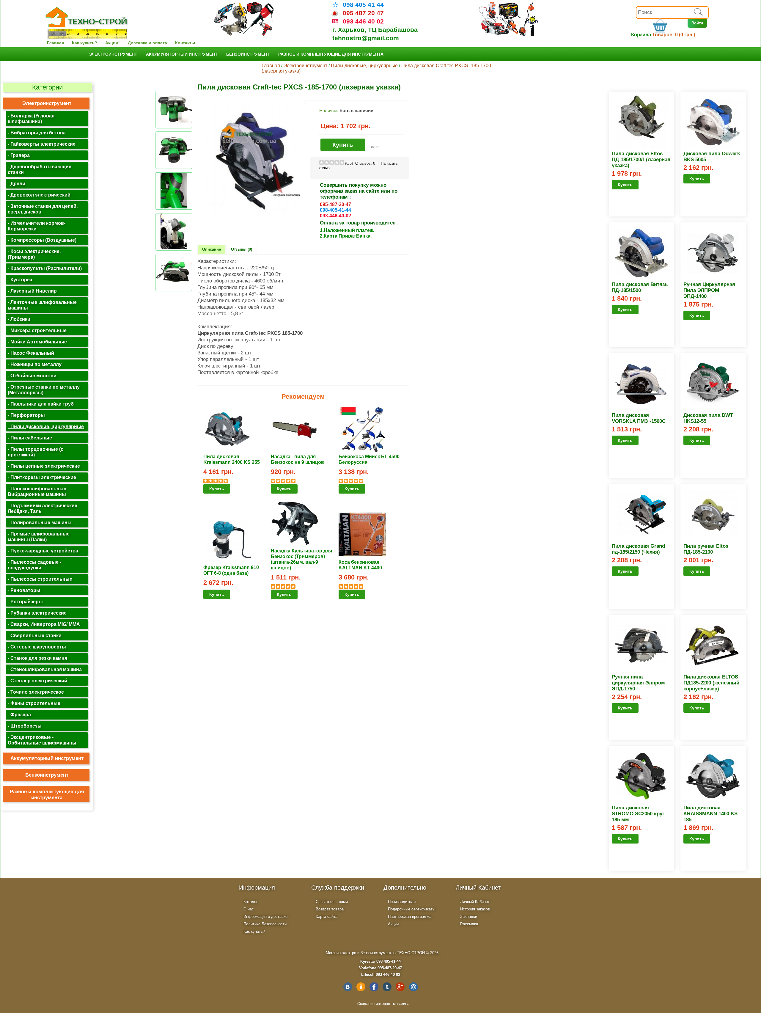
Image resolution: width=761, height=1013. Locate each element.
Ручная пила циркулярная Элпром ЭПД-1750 (638, 683)
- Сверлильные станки (35, 635)
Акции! (112, 42)
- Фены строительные (34, 703)
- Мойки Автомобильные (37, 341)
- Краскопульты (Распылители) (45, 268)
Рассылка (469, 924)
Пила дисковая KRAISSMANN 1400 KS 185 (710, 813)
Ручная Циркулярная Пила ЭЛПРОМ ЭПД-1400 (709, 290)
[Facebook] (374, 986)
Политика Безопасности (265, 924)
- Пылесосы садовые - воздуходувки (34, 564)
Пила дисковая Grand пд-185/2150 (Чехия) (638, 549)
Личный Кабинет (475, 901)
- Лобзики (19, 319)
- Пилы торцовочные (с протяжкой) (35, 451)
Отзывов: (365, 163)
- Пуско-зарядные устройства (43, 550)
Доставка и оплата (147, 42)
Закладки (468, 916)
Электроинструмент (113, 54)
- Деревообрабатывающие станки (39, 169)
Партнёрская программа (409, 916)
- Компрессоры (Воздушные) (42, 240)
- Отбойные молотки (32, 375)
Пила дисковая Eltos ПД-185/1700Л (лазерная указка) (641, 159)
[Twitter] (387, 986)
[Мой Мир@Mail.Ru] (413, 986)
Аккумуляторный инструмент (182, 54)
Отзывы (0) (241, 249)
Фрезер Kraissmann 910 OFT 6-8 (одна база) (231, 570)
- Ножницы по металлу (35, 364)
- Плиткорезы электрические (42, 477)
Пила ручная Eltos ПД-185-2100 (705, 549)
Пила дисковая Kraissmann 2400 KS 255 (231, 459)
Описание (211, 249)
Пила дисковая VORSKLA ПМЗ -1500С (639, 418)
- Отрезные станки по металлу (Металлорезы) (44, 389)
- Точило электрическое (36, 692)
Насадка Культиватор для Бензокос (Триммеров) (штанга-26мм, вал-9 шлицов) (301, 559)
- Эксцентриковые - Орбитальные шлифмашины (42, 739)
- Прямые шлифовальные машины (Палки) (39, 536)
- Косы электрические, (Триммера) (34, 254)
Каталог (250, 901)
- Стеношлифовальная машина (45, 669)
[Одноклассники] (360, 986)
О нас (248, 909)
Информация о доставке (265, 916)
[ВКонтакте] (347, 986)
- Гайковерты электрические (42, 144)
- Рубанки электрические (37, 612)
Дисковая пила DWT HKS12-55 (708, 418)
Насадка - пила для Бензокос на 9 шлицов (297, 459)
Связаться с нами (332, 901)
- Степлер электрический (37, 680)
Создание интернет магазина (383, 1003)
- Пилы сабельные (30, 437)
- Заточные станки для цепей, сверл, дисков (43, 208)
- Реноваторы (24, 590)
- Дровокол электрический (39, 194)
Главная (55, 42)
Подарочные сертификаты (411, 909)
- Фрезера (19, 714)
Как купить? (84, 42)
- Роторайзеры (25, 601)
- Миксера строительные (37, 330)
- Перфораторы (26, 415)
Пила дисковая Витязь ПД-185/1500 (640, 287)
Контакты (185, 42)
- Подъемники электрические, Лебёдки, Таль (43, 508)
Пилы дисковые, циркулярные (365, 65)
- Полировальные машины (40, 522)
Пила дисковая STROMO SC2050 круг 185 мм (638, 813)
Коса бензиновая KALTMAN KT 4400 (360, 564)
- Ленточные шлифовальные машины (42, 304)
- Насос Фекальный (31, 353)
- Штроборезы (25, 725)
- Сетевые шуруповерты (37, 646)
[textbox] (672, 12)
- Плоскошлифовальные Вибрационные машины (37, 491)
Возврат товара (330, 909)
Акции (393, 924)
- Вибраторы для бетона (37, 132)
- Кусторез (20, 279)
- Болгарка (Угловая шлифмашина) (31, 118)
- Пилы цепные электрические (44, 466)
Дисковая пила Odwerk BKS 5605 (711, 156)
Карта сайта (326, 916)
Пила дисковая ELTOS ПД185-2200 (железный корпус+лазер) (711, 683)
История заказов (475, 909)
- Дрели (16, 183)
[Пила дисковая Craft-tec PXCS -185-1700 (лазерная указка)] (255, 212)
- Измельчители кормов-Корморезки (36, 225)
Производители (402, 901)
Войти (697, 23)
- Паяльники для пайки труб (41, 403)
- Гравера (19, 155)
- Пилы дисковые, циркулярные (46, 426)
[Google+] (400, 986)
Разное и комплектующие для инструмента (330, 54)
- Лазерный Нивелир (32, 290)
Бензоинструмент (248, 54)
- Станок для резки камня (37, 658)
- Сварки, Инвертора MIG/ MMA (44, 624)
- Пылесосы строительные (40, 579)
